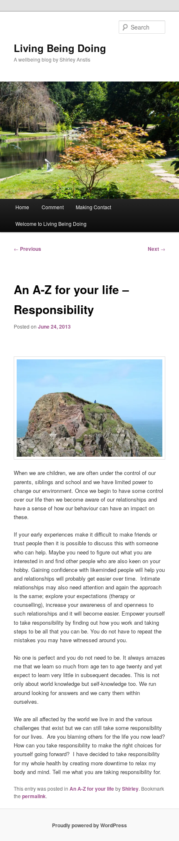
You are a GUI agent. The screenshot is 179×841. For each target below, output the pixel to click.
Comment (53, 206)
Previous (27, 248)
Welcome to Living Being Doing (51, 223)
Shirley (130, 788)
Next (156, 248)
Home (22, 206)
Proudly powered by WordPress (89, 825)
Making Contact (93, 206)
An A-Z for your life (92, 788)
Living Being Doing (60, 48)
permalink (34, 796)
